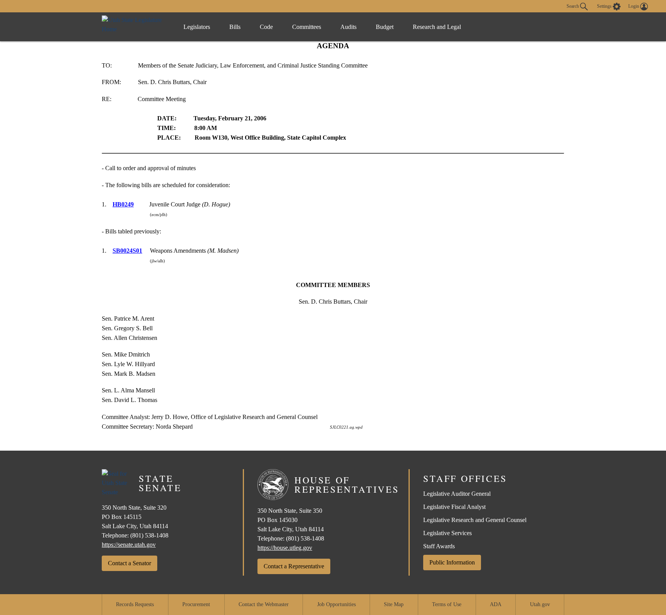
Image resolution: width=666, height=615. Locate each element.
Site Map (394, 604)
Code (266, 27)
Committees (306, 27)
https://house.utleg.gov (284, 547)
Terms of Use (446, 604)
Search (573, 5)
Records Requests (135, 604)
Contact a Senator (129, 563)
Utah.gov (540, 604)
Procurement (196, 604)
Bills (234, 27)
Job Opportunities (336, 604)
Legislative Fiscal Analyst (454, 506)
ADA (495, 604)
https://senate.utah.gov (129, 544)
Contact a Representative (294, 566)
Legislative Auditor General (457, 493)
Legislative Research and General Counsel (474, 520)
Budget (385, 27)
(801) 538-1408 (149, 535)
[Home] (135, 26)
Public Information (452, 562)
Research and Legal (437, 27)
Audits (348, 27)
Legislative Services (447, 533)
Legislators (196, 27)
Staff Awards (439, 546)
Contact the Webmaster (264, 604)
